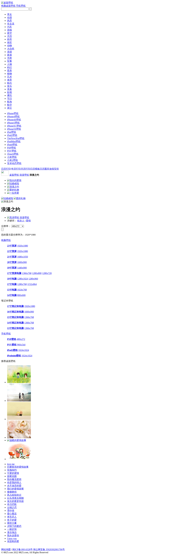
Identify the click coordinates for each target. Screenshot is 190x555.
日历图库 (44, 169)
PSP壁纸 (11, 147)
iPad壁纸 (11, 132)
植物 (9, 73)
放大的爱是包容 (15, 501)
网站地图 (6, 549)
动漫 (9, 17)
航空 (9, 105)
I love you (12, 538)
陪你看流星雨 (14, 479)
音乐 (9, 86)
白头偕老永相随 (15, 498)
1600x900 (22, 262)
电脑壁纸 (6, 240)
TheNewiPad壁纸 (15, 138)
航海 (9, 101)
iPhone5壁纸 (13, 122)
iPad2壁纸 (12, 135)
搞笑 (9, 42)
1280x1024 (22, 278)
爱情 (28, 220)
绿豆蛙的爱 (13, 541)
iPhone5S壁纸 (14, 129)
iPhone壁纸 (12, 113)
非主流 (10, 23)
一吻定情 (12, 529)
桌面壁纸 (14, 175)
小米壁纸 (12, 157)
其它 (9, 108)
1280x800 (37, 273)
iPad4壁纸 (12, 144)
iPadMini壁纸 (13, 141)
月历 (9, 36)
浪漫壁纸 (24, 175)
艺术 (9, 76)
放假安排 (54, 169)
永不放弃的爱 (14, 485)
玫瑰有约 (12, 470)
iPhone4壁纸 (13, 116)
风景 (9, 20)
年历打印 (16, 169)
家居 (9, 55)
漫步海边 (12, 532)
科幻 (9, 67)
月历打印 (25, 169)
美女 (9, 14)
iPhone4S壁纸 (14, 119)
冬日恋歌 (12, 504)
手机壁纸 (6, 333)
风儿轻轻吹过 (14, 495)
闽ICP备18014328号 (22, 549)
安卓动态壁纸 (14, 163)
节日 (9, 98)
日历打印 (6, 169)
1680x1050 (22, 256)
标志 (9, 83)
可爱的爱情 (13, 473)
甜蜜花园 (12, 476)
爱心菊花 (12, 513)
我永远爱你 (13, 535)
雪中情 (10, 510)
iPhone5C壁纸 (14, 126)
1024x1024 (23, 350)
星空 (9, 33)
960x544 (21, 344)
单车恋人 (12, 516)
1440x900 (22, 267)
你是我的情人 (14, 482)
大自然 (10, 48)
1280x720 (47, 273)
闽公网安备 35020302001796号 (49, 549)
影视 (9, 92)
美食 (9, 89)
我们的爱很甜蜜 (15, 488)
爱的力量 (12, 523)
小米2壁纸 (12, 160)
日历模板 (35, 169)
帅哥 (9, 39)
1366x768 (26, 273)
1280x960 (33, 278)
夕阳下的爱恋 (14, 526)
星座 (9, 70)
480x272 (21, 339)
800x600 (21, 295)
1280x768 (22, 284)
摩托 (9, 95)
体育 (9, 80)
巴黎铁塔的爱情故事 (17, 467)
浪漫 (9, 51)
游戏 (9, 30)
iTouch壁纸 (12, 154)
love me (11, 464)
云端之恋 (12, 507)
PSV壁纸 (11, 151)
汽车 (9, 27)
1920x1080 (22, 245)
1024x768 (22, 289)
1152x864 (32, 284)
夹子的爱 (12, 520)
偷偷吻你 (12, 492)
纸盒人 (20, 220)
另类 (9, 58)
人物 (9, 64)
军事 (9, 61)
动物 (9, 45)
